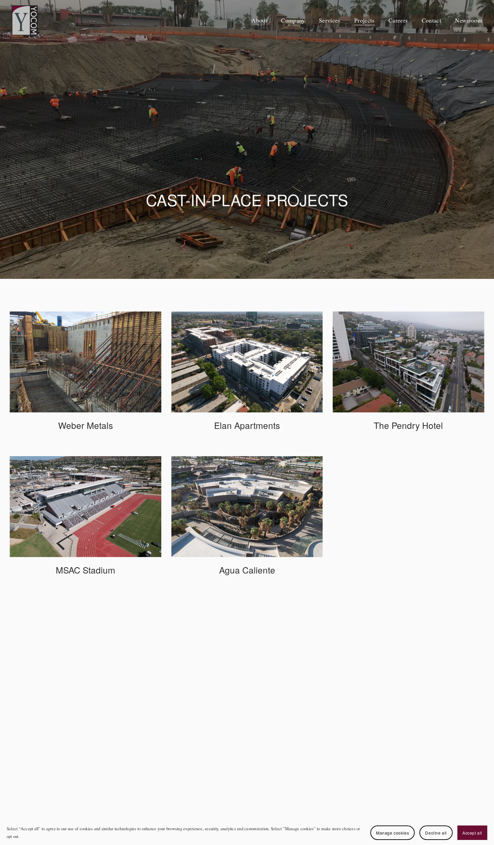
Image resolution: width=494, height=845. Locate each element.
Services (329, 20)
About (259, 20)
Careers (398, 20)
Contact (431, 20)
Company (293, 20)
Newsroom (468, 20)
